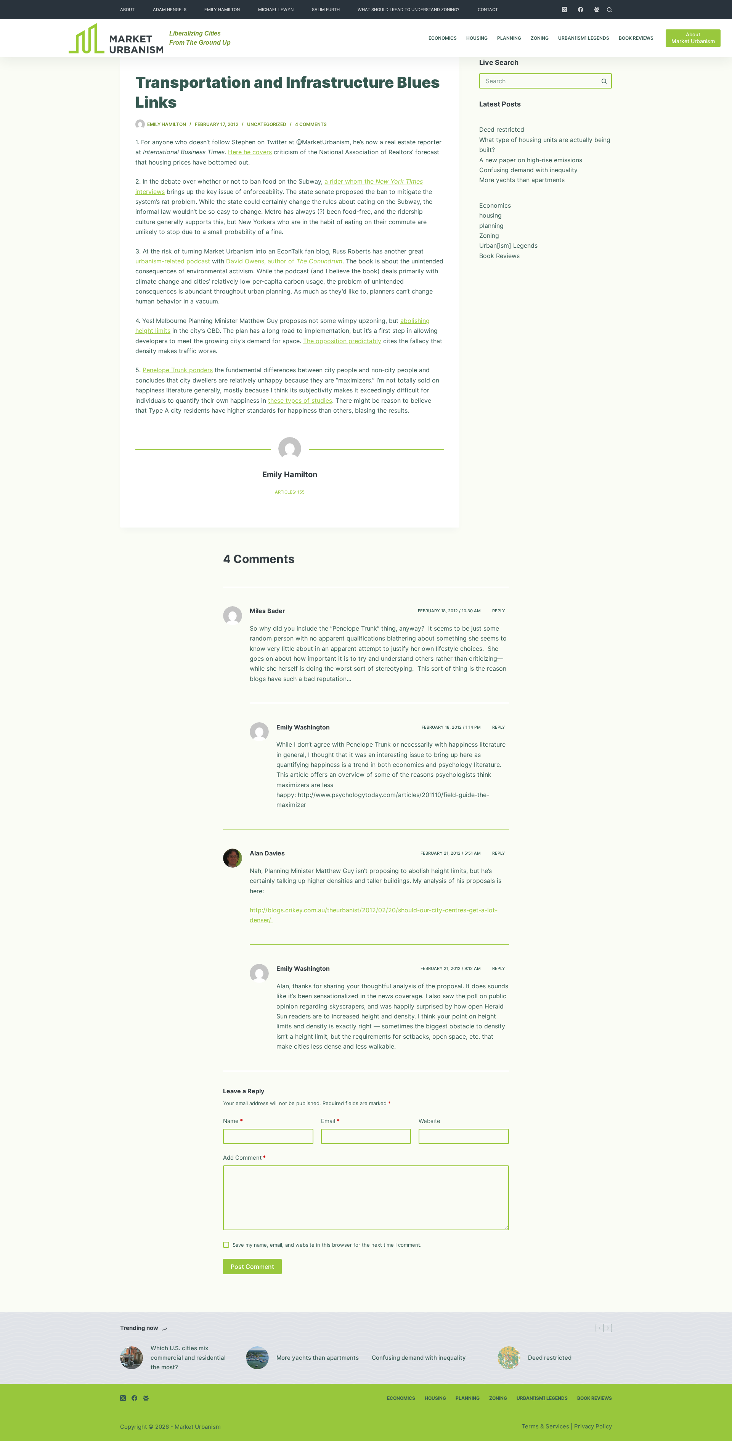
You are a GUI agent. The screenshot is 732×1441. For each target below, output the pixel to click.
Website (429, 1121)
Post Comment (252, 1266)
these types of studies (300, 400)
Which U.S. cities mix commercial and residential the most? (188, 1357)
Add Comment (244, 1157)
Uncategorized (266, 124)
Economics (443, 38)
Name (233, 1121)
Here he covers (250, 152)
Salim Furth (326, 9)
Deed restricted (501, 129)
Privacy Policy (593, 1426)
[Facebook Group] (596, 9)
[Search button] (604, 81)
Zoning (540, 38)
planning (509, 38)
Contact (488, 9)
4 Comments (311, 124)
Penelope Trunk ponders (178, 370)
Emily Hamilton (222, 9)
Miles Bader (267, 611)
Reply (498, 610)
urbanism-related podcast (172, 261)
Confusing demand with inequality (528, 170)
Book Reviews (636, 38)
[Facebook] (580, 9)
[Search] (609, 9)
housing (477, 38)
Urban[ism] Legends (583, 38)
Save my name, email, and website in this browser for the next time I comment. (327, 1245)
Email (330, 1121)
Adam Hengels (169, 9)
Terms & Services (545, 1426)
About (127, 9)
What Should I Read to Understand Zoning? (408, 9)
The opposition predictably (342, 341)
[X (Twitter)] (564, 9)
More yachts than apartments (522, 180)
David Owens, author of (284, 261)
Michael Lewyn (276, 9)
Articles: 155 (290, 492)
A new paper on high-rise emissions (530, 160)
